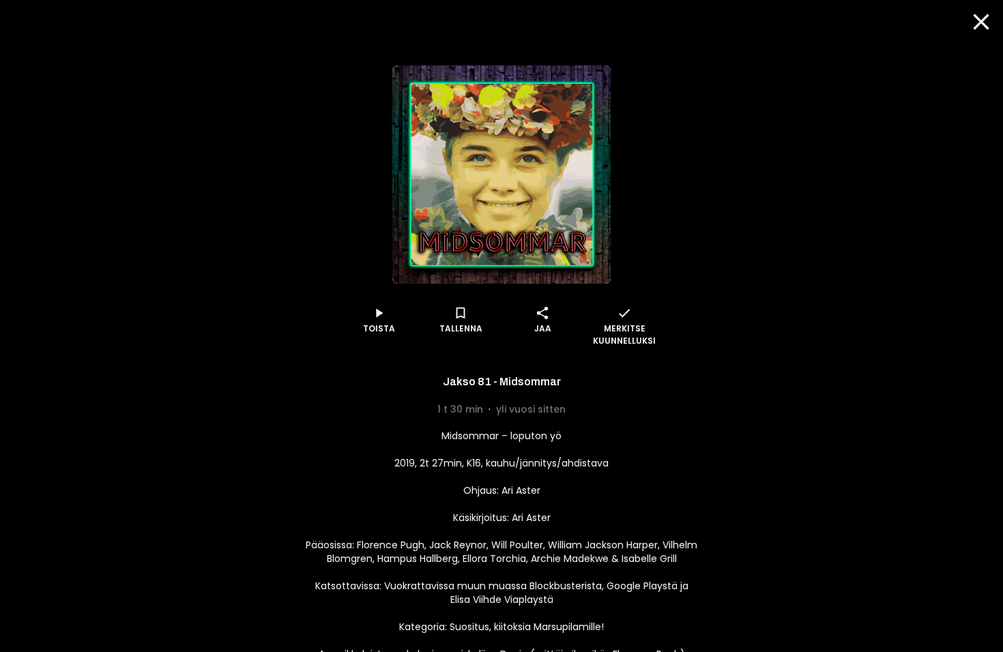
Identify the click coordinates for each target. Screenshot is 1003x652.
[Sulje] (981, 21)
